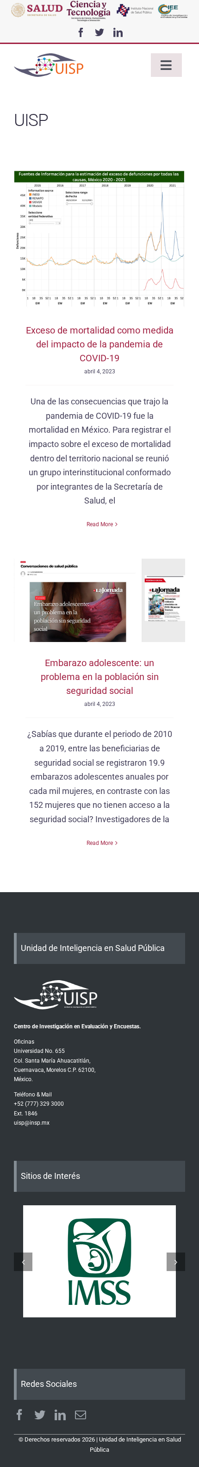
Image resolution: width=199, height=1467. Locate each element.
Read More (100, 524)
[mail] (80, 1414)
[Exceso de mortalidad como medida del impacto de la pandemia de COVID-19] (99, 239)
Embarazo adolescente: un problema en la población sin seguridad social (100, 676)
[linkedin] (118, 32)
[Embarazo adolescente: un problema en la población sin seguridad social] (99, 600)
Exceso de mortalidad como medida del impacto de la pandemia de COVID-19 (100, 344)
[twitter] (99, 32)
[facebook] (81, 32)
